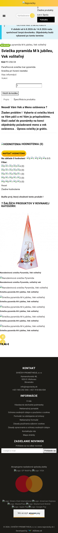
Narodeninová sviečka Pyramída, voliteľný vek (20, 282)
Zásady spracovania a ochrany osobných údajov (29, 427)
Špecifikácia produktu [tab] (24, 99)
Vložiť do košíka (10, 93)
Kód (3, 62)
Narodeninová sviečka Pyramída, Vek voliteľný (20, 273)
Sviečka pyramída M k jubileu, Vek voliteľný (19, 292)
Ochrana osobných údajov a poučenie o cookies (29, 412)
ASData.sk (37, 531)
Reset (4, 185)
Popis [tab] (6, 99)
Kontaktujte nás (29, 431)
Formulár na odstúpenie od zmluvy (29, 416)
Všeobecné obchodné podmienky (28, 405)
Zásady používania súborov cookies (29, 424)
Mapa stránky (29, 435)
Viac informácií (8, 74)
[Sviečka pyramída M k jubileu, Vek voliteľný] (23, 44)
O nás (28, 401)
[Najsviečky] (29, 3)
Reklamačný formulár (29, 420)
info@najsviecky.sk (29, 387)
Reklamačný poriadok (29, 409)
